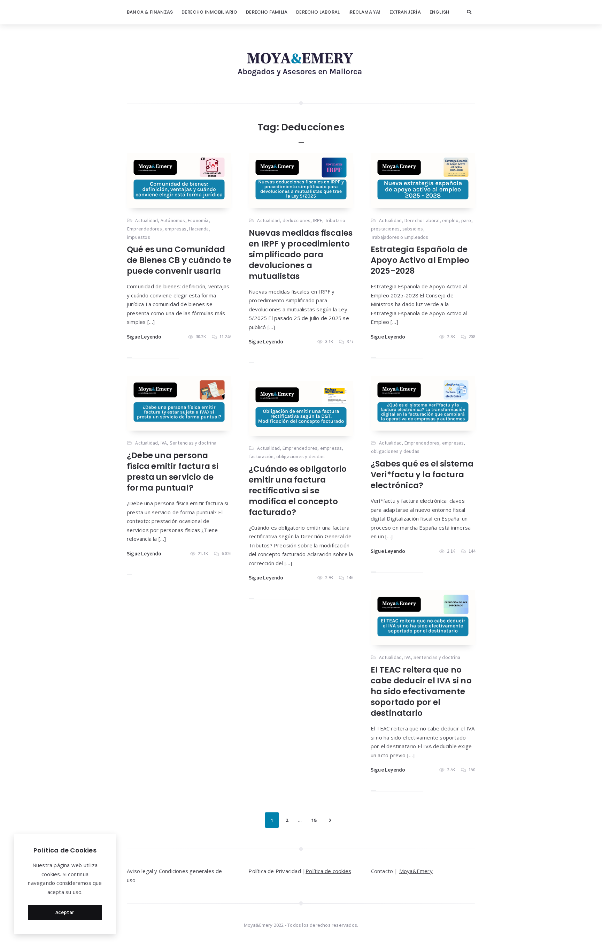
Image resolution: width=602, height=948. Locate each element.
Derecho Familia (266, 12)
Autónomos (173, 220)
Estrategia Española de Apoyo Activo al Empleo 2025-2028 (420, 260)
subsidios (412, 229)
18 (313, 820)
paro (466, 220)
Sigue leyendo (144, 336)
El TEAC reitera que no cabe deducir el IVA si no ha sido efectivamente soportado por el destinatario (421, 691)
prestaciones (385, 229)
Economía (198, 220)
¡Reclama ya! (364, 12)
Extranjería (405, 12)
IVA (164, 443)
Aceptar (65, 912)
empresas (176, 229)
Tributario (335, 220)
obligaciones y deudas (395, 451)
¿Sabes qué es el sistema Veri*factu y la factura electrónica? (422, 474)
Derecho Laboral (318, 12)
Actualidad (146, 220)
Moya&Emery (416, 870)
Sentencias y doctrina (193, 443)
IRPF (317, 220)
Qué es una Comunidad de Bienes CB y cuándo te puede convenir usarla (179, 260)
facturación (261, 456)
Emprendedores (144, 229)
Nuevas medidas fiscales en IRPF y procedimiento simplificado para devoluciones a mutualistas (301, 254)
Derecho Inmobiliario (209, 12)
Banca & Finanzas (150, 12)
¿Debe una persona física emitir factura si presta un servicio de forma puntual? (172, 471)
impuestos (138, 237)
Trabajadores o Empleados (400, 237)
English (439, 12)
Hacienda (199, 229)
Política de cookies (328, 870)
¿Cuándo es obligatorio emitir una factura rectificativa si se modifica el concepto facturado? (298, 490)
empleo (450, 220)
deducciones (296, 220)
